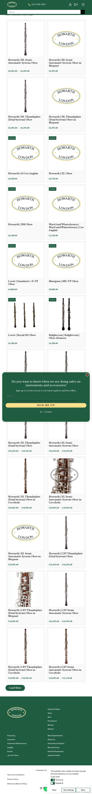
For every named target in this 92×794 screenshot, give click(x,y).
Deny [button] (54, 790)
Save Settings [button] (68, 790)
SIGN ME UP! (46, 405)
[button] (53, 780)
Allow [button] (83, 790)
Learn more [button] (55, 776)
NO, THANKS (46, 412)
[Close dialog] (87, 374)
